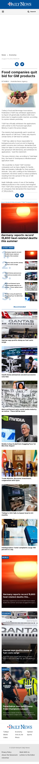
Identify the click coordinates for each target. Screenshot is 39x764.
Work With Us (24, 752)
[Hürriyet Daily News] (19, 4)
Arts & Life (19, 734)
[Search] (28, 12)
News (4, 55)
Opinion (30, 732)
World (5, 734)
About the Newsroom (10, 755)
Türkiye (6, 732)
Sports (29, 734)
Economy (12, 55)
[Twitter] (22, 64)
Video (5, 737)
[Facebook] (17, 64)
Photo (17, 737)
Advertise (5, 758)
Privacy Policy (6, 752)
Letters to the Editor (27, 755)
